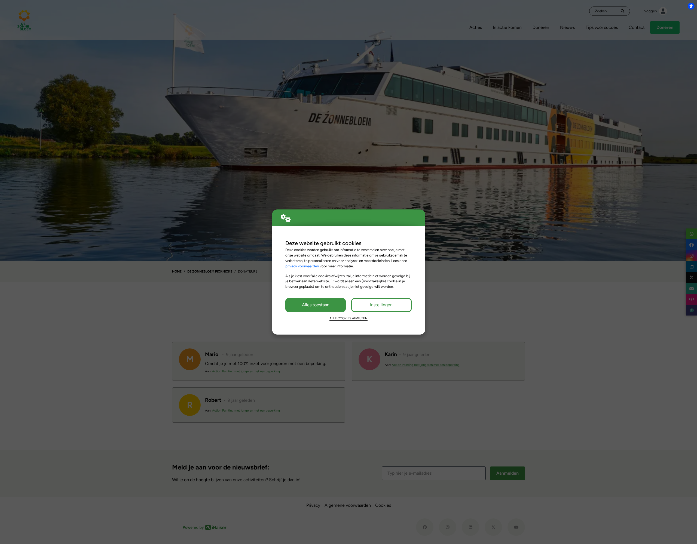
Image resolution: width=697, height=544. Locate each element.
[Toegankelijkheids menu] (691, 6)
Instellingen (381, 304)
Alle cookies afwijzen (348, 318)
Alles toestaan (315, 304)
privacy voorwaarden (302, 266)
